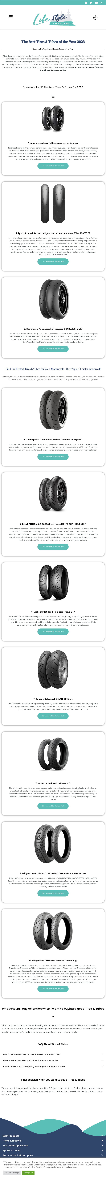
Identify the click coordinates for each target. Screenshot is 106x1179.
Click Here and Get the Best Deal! (53, 166)
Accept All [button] (28, 1173)
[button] (11, 17)
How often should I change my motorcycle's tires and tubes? (34, 1066)
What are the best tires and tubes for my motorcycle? (30, 1060)
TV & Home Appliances (15, 1145)
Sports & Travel (11, 1150)
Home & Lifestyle (12, 1140)
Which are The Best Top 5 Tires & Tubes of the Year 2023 (31, 1054)
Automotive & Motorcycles (18, 1155)
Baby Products (11, 1136)
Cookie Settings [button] (12, 1173)
